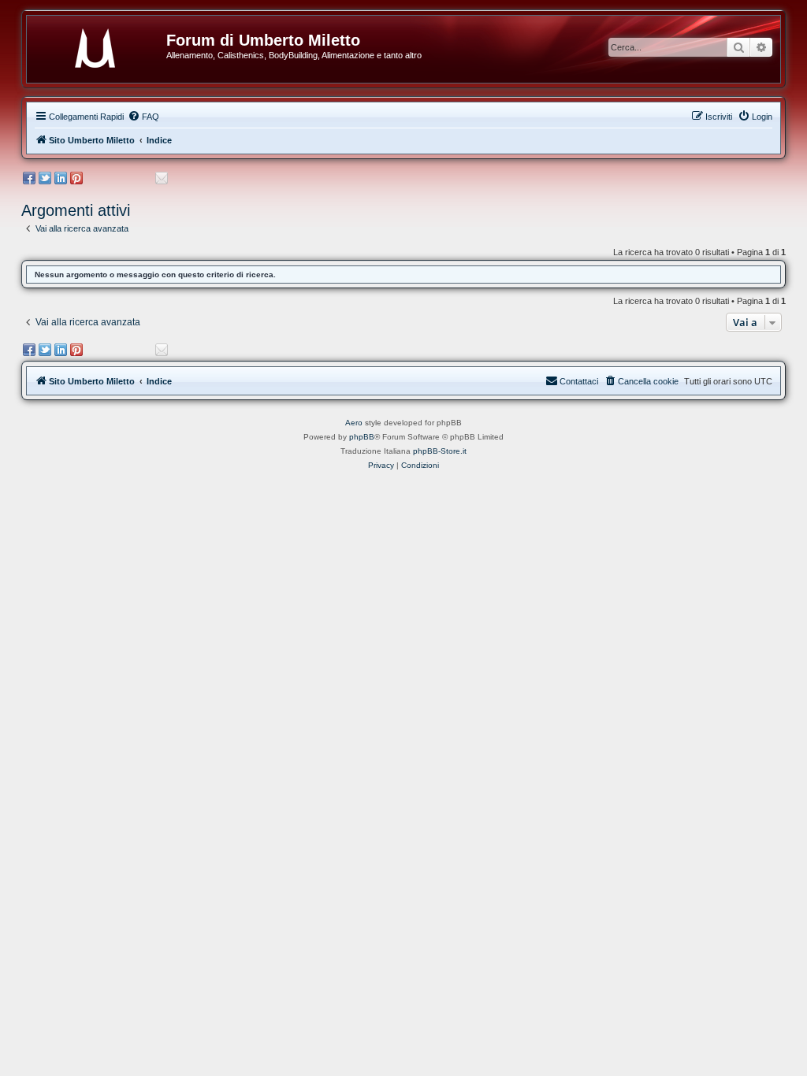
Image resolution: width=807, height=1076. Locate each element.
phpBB (361, 436)
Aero (354, 422)
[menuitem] (143, 116)
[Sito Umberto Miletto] (102, 45)
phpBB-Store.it (440, 451)
